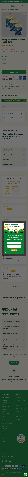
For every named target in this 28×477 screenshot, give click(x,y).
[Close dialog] (23, 223)
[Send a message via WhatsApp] (25, 474)
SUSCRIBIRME (14, 250)
